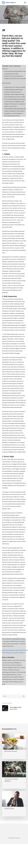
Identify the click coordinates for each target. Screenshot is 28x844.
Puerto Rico (14, 10)
